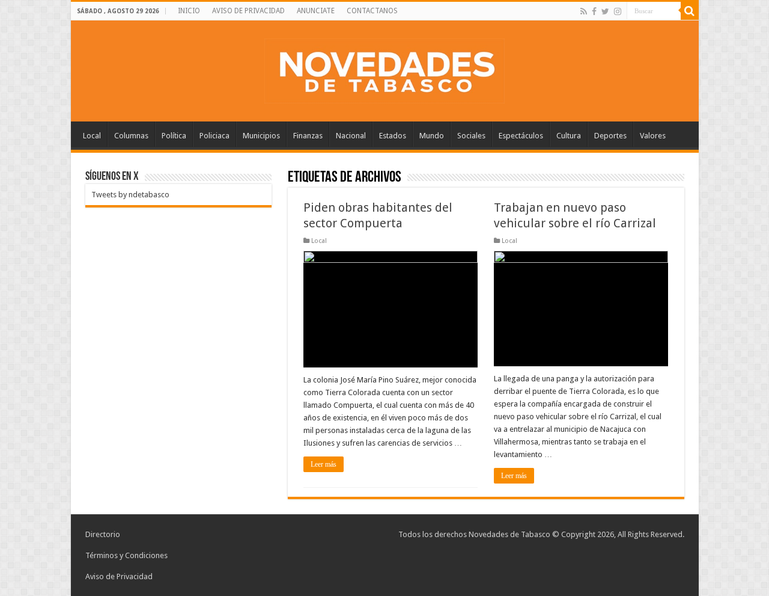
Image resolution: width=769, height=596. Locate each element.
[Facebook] (594, 11)
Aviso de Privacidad (119, 576)
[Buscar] (690, 11)
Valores (653, 135)
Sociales (471, 135)
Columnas (131, 135)
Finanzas (308, 135)
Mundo (431, 135)
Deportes (610, 135)
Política (174, 135)
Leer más (323, 464)
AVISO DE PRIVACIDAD (248, 11)
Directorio (102, 534)
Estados (392, 135)
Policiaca (214, 135)
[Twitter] (605, 11)
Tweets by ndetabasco (130, 194)
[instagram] (617, 11)
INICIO (189, 11)
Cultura (568, 135)
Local (92, 135)
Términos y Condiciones (126, 555)
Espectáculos (521, 135)
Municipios (261, 135)
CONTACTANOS (372, 11)
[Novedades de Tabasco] (384, 68)
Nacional (351, 135)
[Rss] (583, 11)
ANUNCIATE (316, 11)
